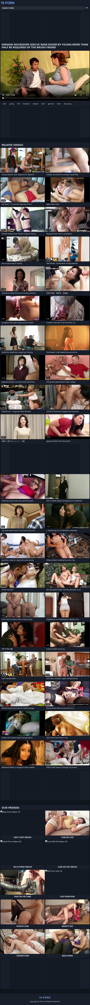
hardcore (26, 104)
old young (67, 104)
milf (18, 104)
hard (43, 104)
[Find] (87, 8)
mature (35, 104)
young (11, 104)
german (51, 104)
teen (4, 104)
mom (59, 104)
